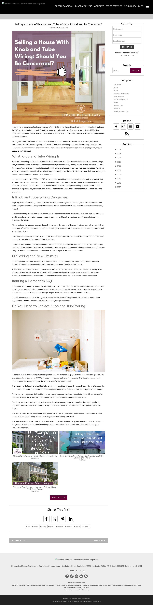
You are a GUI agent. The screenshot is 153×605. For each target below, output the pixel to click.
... (90, 527)
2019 (119, 178)
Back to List (58, 498)
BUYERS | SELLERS (83, 6)
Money (35, 527)
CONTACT (99, 6)
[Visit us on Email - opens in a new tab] (138, 126)
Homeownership (119, 96)
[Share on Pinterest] (63, 519)
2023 (119, 162)
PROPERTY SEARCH (64, 6)
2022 (119, 166)
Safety (51, 527)
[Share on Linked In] (71, 519)
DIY (28, 527)
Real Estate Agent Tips (121, 99)
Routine (77, 527)
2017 (119, 187)
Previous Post (21, 540)
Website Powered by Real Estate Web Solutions (76, 598)
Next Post (99, 540)
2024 (119, 157)
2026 (119, 149)
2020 (119, 174)
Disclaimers (88, 601)
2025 (119, 153)
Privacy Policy (68, 590)
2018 (119, 183)
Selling (116, 87)
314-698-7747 (80, 571)
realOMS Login (97, 601)
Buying (43, 527)
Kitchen (68, 527)
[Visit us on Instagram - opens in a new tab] (123, 126)
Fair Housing (85, 590)
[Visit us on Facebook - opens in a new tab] (116, 126)
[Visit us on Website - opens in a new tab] (130, 126)
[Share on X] (55, 519)
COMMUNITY (130, 6)
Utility (86, 527)
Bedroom (60, 527)
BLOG (140, 6)
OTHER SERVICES (114, 6)
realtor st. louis (118, 105)
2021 (119, 170)
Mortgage (117, 108)
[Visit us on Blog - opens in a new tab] (127, 134)
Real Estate (117, 85)
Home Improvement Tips (121, 111)
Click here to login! (127, 55)
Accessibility (77, 590)
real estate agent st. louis (121, 94)
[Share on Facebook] (46, 519)
